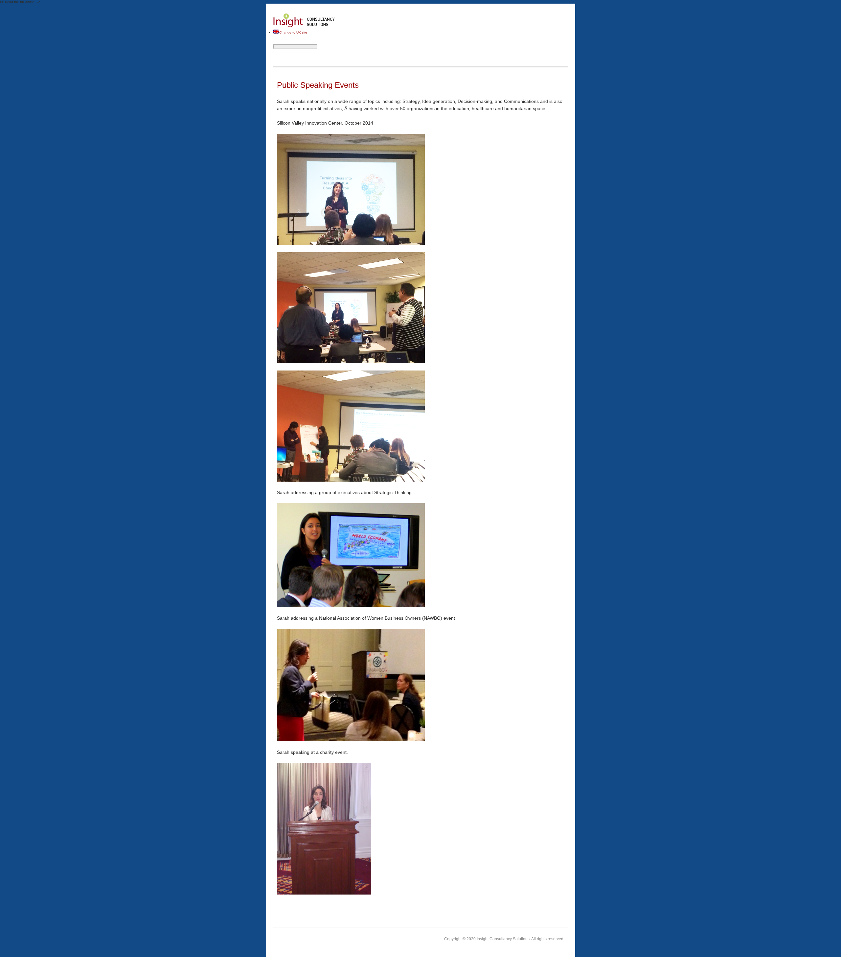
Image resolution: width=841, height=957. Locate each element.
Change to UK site (293, 32)
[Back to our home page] (304, 28)
